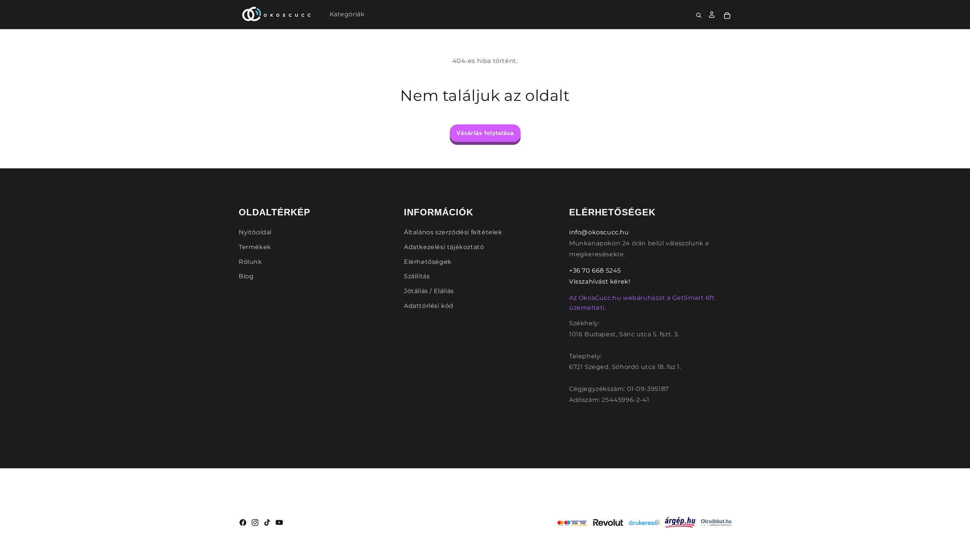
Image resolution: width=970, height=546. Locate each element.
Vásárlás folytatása (485, 133)
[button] (699, 15)
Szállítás (417, 276)
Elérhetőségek (428, 261)
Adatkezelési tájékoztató (444, 247)
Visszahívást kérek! (599, 281)
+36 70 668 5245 (595, 270)
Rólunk (250, 261)
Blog (246, 276)
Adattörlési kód (429, 305)
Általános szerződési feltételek (453, 232)
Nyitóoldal (255, 232)
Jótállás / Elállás (429, 291)
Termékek (255, 247)
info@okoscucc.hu (599, 232)
